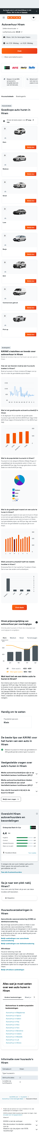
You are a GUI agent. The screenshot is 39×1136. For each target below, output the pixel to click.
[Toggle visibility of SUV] (15, 496)
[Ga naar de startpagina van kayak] (14, 17)
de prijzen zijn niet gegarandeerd (12, 1115)
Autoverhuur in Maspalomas (15, 1013)
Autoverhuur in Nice (12, 1025)
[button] (36, 11)
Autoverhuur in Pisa (12, 1022)
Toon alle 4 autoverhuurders (11, 872)
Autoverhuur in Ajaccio (13, 1016)
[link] (19, 607)
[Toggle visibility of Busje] (15, 499)
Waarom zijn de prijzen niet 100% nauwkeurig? (15, 1129)
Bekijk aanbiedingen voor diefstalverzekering (17, 944)
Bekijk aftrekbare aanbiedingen (12, 970)
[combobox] (10, 28)
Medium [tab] (13, 638)
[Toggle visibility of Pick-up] (16, 502)
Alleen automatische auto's (13, 57)
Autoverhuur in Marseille (14, 1037)
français (24, 12)
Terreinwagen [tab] (32, 638)
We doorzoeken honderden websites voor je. (17, 1125)
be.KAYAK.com (14, 1097)
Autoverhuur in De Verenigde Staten (13, 1099)
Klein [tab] (4, 638)
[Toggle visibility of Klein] (15, 493)
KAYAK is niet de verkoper (12, 1121)
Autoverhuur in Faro (12, 1028)
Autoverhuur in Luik (12, 1040)
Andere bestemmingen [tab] (13, 997)
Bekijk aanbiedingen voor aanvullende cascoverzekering (15, 939)
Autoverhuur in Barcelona (14, 1031)
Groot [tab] (22, 638)
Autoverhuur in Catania (13, 1034)
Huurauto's (24, 1097)
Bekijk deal (30, 147)
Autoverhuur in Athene (13, 1043)
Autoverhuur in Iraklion (13, 1019)
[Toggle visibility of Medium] (16, 490)
